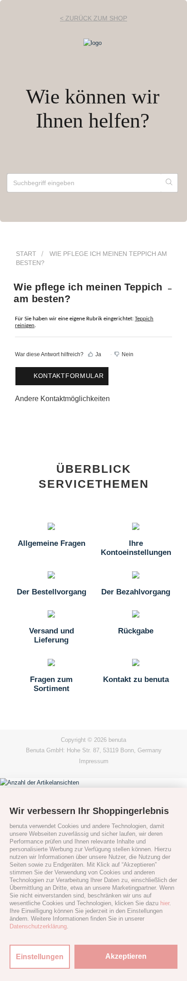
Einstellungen (40, 957)
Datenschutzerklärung (38, 926)
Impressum (93, 761)
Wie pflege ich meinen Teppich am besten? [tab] (88, 292)
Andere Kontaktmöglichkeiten (62, 398)
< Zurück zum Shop (93, 18)
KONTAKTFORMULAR (69, 375)
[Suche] (169, 183)
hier (164, 903)
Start (26, 253)
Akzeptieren (126, 956)
